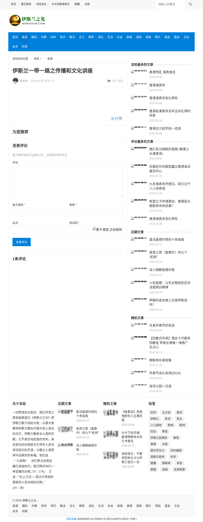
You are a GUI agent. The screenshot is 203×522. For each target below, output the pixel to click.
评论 (15, 162)
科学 (173, 456)
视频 (148, 37)
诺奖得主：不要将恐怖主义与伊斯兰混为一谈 (132, 458)
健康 (153, 463)
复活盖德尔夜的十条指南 (166, 239)
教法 (72, 37)
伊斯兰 (154, 418)
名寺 (15, 46)
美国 (153, 469)
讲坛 (100, 37)
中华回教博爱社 (61, 4)
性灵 (167, 418)
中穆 (43, 37)
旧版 (87, 4)
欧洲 (182, 425)
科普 (24, 46)
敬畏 (176, 437)
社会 (120, 37)
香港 (24, 37)
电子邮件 (18, 204)
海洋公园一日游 (160, 386)
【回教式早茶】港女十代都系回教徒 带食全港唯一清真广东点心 (170, 343)
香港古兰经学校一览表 (165, 128)
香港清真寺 (157, 85)
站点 (15, 222)
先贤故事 (179, 469)
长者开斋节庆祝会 (162, 325)
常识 (62, 37)
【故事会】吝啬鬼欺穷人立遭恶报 (132, 416)
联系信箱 (71, 519)
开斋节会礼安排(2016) (165, 373)
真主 (179, 418)
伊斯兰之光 (29, 500)
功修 (165, 444)
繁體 (77, 4)
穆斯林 (24, 80)
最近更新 (26, 4)
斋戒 (170, 425)
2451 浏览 (117, 80)
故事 (129, 37)
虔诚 (165, 469)
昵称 (73, 204)
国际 (34, 37)
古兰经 (166, 412)
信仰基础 (176, 450)
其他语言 (41, 4)
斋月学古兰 (157, 450)
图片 (158, 37)
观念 (167, 37)
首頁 (36, 58)
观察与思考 (157, 456)
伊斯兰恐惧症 (158, 437)
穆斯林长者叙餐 (160, 360)
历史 (153, 431)
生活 (110, 37)
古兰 (81, 37)
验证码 (74, 222)
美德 (153, 444)
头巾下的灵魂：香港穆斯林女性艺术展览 (132, 437)
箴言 (177, 37)
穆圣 (91, 37)
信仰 (53, 37)
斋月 (179, 412)
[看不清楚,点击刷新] (107, 230)
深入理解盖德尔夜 (162, 269)
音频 (139, 37)
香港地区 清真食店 (162, 72)
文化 (186, 37)
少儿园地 (156, 425)
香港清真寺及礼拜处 (163, 98)
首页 (13, 4)
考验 (179, 463)
